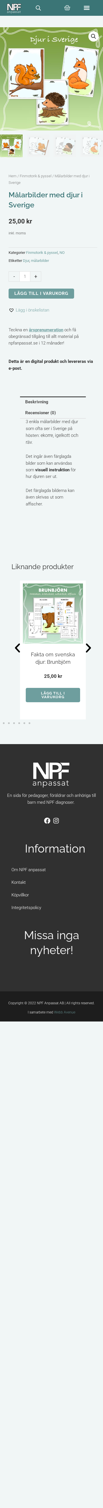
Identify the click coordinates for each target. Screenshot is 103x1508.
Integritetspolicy (26, 907)
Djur (26, 260)
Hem (13, 176)
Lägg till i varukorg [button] (53, 695)
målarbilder (40, 260)
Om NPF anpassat (28, 869)
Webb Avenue (64, 1012)
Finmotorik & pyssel (36, 176)
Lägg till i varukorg (41, 293)
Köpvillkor (20, 895)
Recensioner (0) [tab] (40, 412)
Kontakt (18, 882)
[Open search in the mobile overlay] (38, 8)
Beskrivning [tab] (36, 401)
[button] (86, 8)
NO (62, 252)
